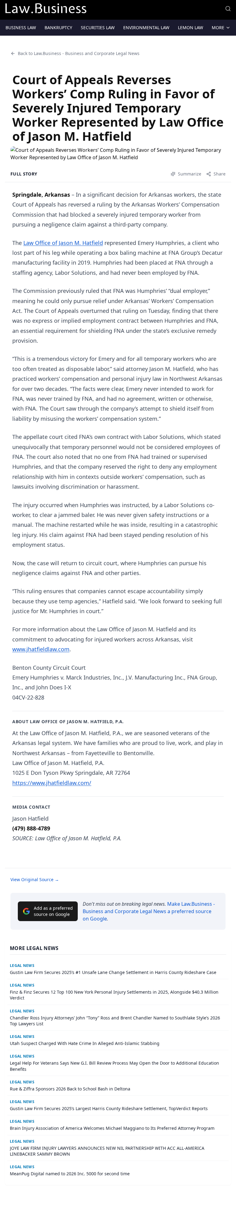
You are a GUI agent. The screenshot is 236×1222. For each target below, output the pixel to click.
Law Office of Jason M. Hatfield (63, 242)
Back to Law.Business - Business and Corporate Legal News (79, 53)
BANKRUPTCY (58, 27)
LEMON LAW (190, 27)
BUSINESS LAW (21, 27)
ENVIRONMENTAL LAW (146, 27)
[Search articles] (228, 9)
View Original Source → (34, 879)
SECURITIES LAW (98, 27)
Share (220, 174)
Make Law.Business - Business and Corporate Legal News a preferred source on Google (149, 911)
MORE (218, 27)
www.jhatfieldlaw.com (40, 649)
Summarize (189, 174)
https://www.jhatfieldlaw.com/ (51, 782)
